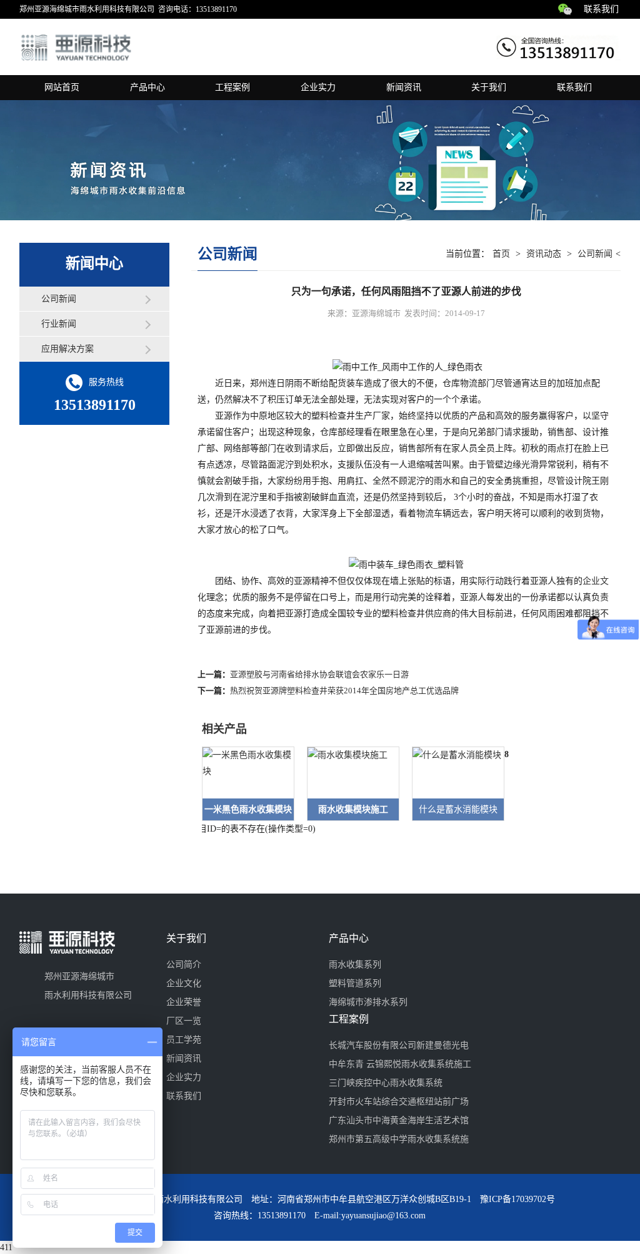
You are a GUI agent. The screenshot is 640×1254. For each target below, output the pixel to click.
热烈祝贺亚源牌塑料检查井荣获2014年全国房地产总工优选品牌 (344, 690)
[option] (241, 784)
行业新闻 (58, 324)
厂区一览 (183, 1021)
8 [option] (506, 754)
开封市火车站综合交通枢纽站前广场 (399, 1101)
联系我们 (601, 9)
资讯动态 (543, 253)
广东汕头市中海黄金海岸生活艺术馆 (399, 1120)
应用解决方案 (67, 349)
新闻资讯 (403, 87)
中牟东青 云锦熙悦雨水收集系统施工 (400, 1064)
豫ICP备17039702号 (517, 1199)
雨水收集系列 (355, 964)
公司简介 (183, 964)
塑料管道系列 (355, 983)
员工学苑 (183, 1039)
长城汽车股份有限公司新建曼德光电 (399, 1045)
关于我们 (488, 87)
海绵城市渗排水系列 (368, 1002)
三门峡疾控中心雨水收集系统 (385, 1083)
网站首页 (61, 87)
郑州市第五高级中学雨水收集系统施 (399, 1139)
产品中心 (147, 87)
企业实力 (318, 87)
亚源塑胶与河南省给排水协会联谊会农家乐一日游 (319, 674)
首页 (501, 253)
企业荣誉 (183, 1002)
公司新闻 (58, 298)
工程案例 (232, 87)
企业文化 (183, 983)
